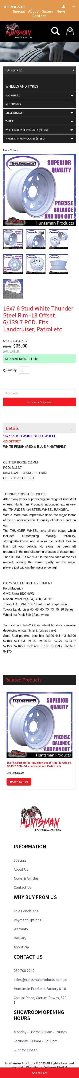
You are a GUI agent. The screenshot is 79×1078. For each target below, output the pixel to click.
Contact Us (22, 887)
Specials (20, 860)
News (61, 11)
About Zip (21, 947)
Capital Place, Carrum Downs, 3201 (40, 1000)
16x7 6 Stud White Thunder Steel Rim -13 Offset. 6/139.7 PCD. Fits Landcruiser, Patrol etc (39, 764)
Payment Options (27, 919)
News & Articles (26, 878)
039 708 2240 (24, 970)
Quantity (10, 370)
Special (19, 11)
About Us (21, 869)
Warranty (21, 929)
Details (12, 428)
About (33, 11)
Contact (39, 15)
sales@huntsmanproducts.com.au (40, 979)
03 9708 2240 (14, 6)
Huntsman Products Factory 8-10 (40, 988)
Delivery (20, 938)
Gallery (47, 11)
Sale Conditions (26, 910)
